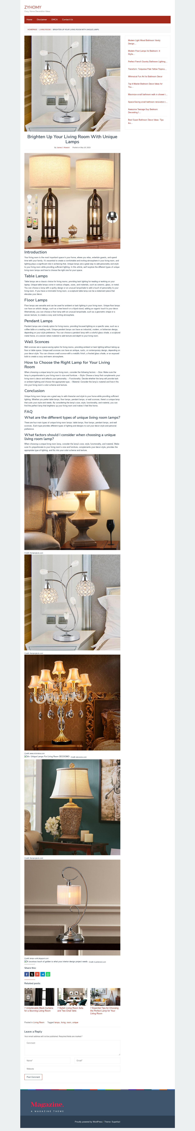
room (69, 1022)
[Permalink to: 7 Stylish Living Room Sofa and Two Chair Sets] (72, 997)
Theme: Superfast (112, 1121)
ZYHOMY (32, 7)
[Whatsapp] (48, 974)
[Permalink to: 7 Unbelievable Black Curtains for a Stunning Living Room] (39, 997)
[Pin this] (37, 974)
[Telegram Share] (42, 974)
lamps (57, 1022)
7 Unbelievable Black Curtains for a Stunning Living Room (38, 1009)
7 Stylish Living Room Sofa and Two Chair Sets (70, 1009)
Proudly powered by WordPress (89, 1121)
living (63, 1022)
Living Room (38, 1022)
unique (75, 1022)
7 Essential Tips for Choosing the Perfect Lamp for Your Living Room (104, 1010)
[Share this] (26, 974)
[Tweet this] (32, 974)
